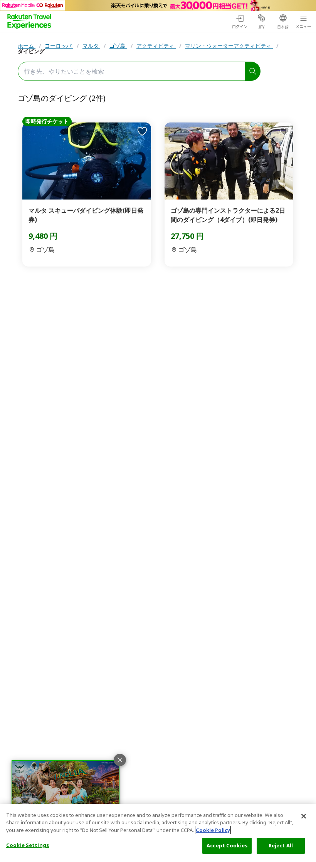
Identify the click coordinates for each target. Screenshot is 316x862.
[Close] (303, 816)
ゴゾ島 (118, 45)
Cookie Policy (213, 830)
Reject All (281, 845)
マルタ (91, 45)
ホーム (26, 45)
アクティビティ (156, 45)
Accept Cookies (227, 845)
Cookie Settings (27, 845)
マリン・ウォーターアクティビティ (229, 45)
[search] (253, 71)
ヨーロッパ (59, 45)
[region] (158, 833)
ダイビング (31, 51)
